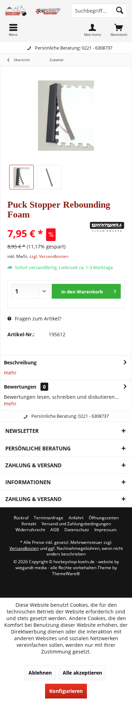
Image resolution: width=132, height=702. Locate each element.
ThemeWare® (66, 574)
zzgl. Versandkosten (48, 256)
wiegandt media (31, 568)
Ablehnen (40, 672)
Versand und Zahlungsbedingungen (76, 524)
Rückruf (21, 518)
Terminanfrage (48, 518)
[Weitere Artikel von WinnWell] (107, 227)
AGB (54, 530)
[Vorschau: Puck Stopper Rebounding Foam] (21, 177)
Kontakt (28, 524)
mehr (10, 372)
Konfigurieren (66, 691)
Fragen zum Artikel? (37, 318)
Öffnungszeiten (104, 518)
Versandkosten (24, 548)
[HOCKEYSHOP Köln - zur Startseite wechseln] (33, 11)
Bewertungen (20, 386)
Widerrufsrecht (30, 530)
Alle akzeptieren (82, 672)
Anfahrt (76, 518)
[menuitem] (119, 30)
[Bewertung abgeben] (47, 224)
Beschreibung (20, 362)
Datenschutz (76, 530)
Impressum (105, 530)
